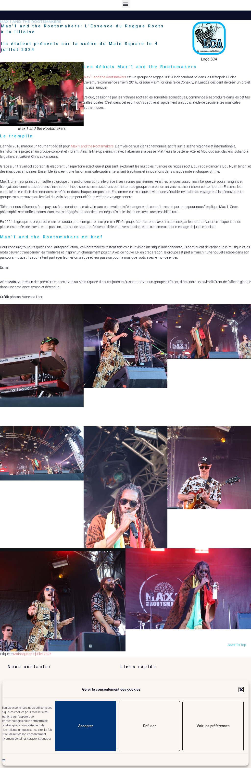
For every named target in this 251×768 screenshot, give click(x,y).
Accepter (85, 726)
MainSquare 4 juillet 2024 (32, 654)
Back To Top (237, 645)
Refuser (149, 726)
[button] (241, 689)
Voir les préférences (213, 726)
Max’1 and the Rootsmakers (105, 77)
